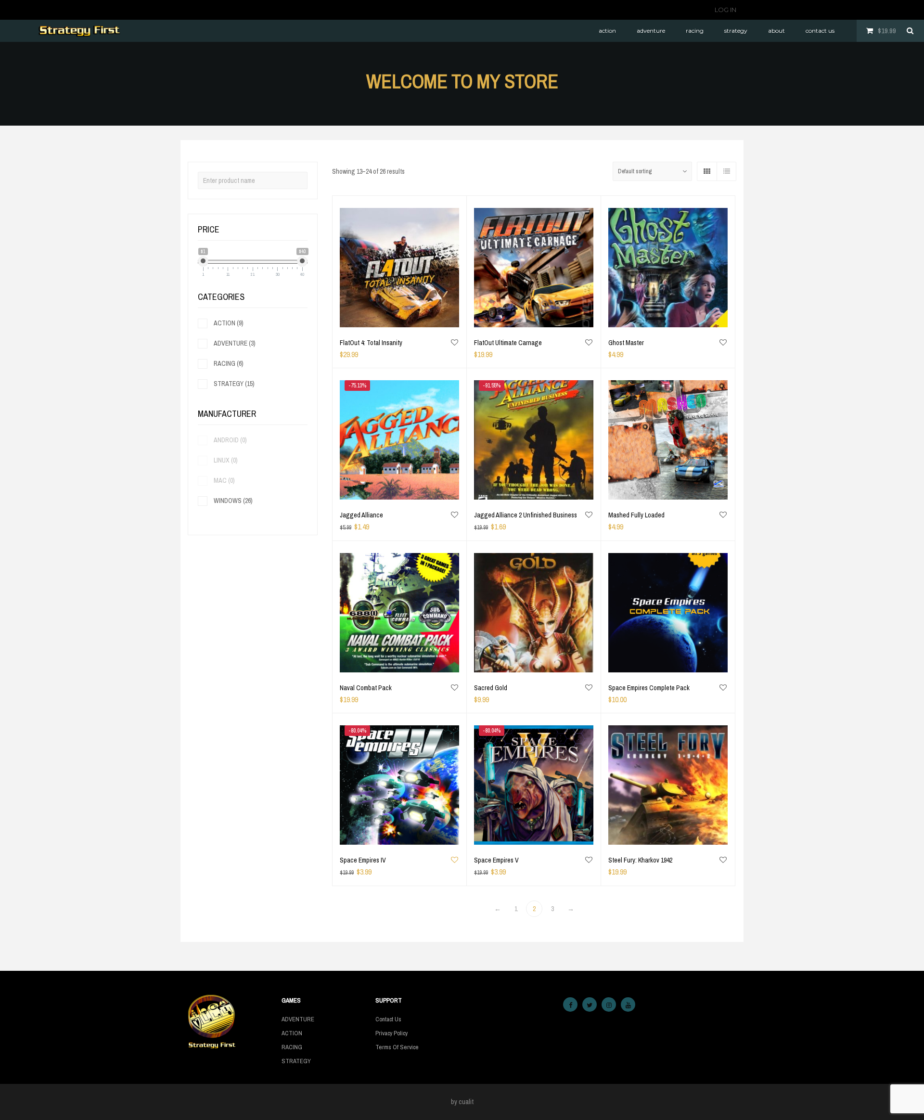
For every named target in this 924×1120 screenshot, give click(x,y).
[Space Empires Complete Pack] (668, 612)
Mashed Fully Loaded (636, 515)
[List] (726, 171)
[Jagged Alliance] (399, 439)
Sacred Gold (490, 687)
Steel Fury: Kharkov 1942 (640, 860)
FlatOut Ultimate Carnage (508, 342)
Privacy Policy (391, 1033)
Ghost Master (626, 342)
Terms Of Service (397, 1047)
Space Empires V (496, 860)
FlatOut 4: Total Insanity (371, 342)
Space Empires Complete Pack (649, 687)
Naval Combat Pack (366, 687)
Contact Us (388, 1019)
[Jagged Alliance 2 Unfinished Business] (533, 439)
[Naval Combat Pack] (399, 612)
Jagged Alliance (361, 515)
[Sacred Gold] (533, 612)
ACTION (229, 323)
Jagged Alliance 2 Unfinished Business (525, 515)
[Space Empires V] (533, 785)
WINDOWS (233, 500)
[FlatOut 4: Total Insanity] (399, 267)
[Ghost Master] (668, 267)
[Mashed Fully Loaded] (668, 439)
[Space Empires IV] (399, 785)
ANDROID (230, 440)
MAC (224, 480)
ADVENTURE (235, 343)
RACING (229, 363)
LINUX (226, 460)
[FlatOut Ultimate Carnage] (533, 267)
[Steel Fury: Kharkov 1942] (668, 785)
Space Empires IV (363, 860)
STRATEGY (234, 383)
